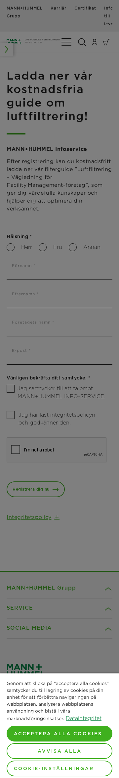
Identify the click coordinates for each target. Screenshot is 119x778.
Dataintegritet (83, 718)
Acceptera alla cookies (58, 733)
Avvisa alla (60, 751)
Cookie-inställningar (54, 768)
